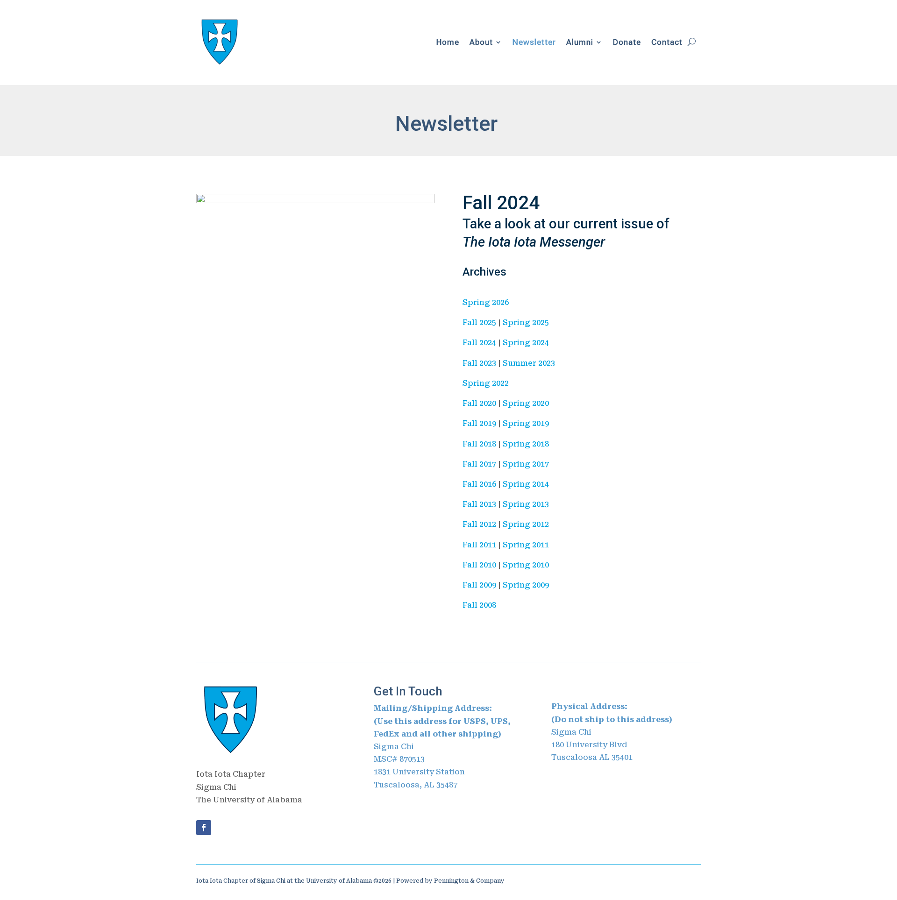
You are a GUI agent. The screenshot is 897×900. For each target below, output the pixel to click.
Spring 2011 (526, 544)
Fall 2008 (479, 605)
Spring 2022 (486, 383)
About (481, 42)
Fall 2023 (479, 363)
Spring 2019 (526, 423)
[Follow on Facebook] (203, 827)
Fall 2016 (479, 484)
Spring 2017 (526, 464)
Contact (667, 42)
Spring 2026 (486, 302)
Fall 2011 (479, 544)
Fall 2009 (479, 585)
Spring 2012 (526, 524)
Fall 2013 (479, 504)
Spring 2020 (526, 403)
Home (447, 42)
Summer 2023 (529, 363)
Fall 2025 (479, 322)
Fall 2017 (479, 464)
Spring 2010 (526, 564)
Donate (627, 42)
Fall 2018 (479, 443)
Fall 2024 (501, 203)
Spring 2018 (526, 443)
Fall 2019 (479, 423)
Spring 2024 (526, 342)
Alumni (579, 42)
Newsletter (534, 42)
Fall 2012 (479, 524)
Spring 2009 (526, 585)
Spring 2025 (526, 322)
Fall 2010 (479, 564)
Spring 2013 (526, 504)
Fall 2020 (479, 403)
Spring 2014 (526, 484)
